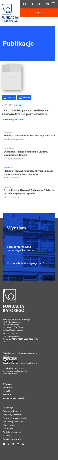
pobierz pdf (11, 97)
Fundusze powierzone (13, 422)
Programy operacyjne (12, 414)
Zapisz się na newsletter (14, 398)
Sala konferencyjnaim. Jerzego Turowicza (20, 248)
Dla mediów (8, 428)
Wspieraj (39, 12)
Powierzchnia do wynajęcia (24, 263)
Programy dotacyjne (12, 411)
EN (47, 4)
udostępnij (26, 97)
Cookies (6, 436)
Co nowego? (8, 407)
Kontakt (6, 391)
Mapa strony (8, 425)
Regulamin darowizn (12, 439)
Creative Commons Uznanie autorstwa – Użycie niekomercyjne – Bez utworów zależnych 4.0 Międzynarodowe (20, 368)
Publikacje (18, 43)
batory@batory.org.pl (13, 330)
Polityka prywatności (12, 432)
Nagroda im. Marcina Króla (15, 418)
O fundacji (7, 384)
